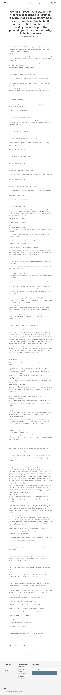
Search (6, 668)
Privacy (6, 670)
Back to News (31, 654)
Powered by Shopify (18, 691)
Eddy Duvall (11, 691)
